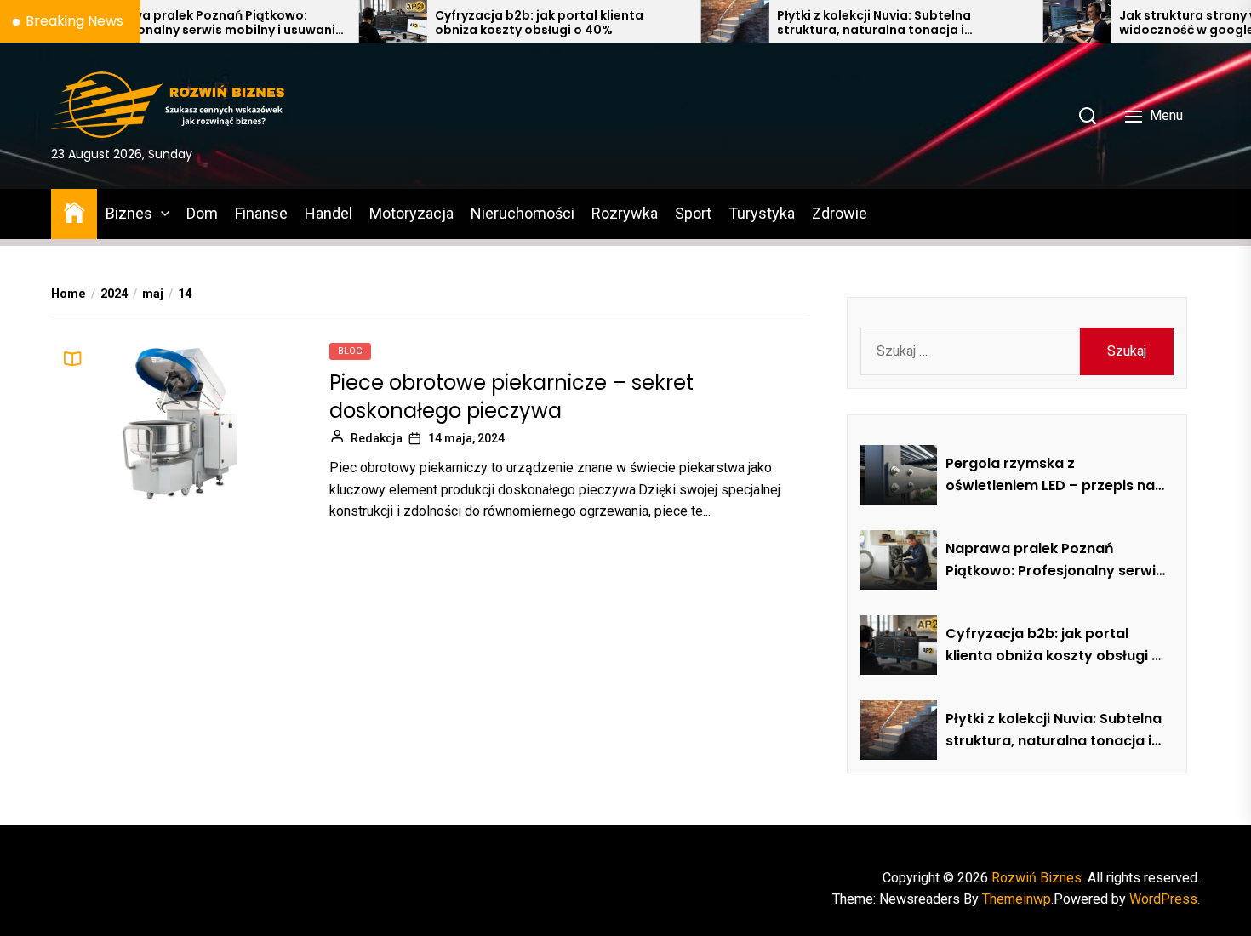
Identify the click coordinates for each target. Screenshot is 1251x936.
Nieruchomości (522, 213)
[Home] (74, 211)
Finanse (261, 213)
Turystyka (761, 213)
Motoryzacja (411, 213)
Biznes (129, 213)
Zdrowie (839, 213)
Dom (202, 213)
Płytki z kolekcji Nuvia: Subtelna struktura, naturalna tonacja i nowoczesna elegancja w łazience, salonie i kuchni (843, 23)
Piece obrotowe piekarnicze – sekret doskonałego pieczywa (511, 396)
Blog (350, 351)
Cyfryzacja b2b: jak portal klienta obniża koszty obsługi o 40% (497, 23)
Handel (328, 213)
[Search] (1087, 116)
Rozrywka (624, 213)
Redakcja (377, 438)
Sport (693, 213)
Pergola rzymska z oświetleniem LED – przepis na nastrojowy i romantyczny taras (1050, 475)
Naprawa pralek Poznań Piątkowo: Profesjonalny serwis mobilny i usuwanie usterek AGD (176, 23)
